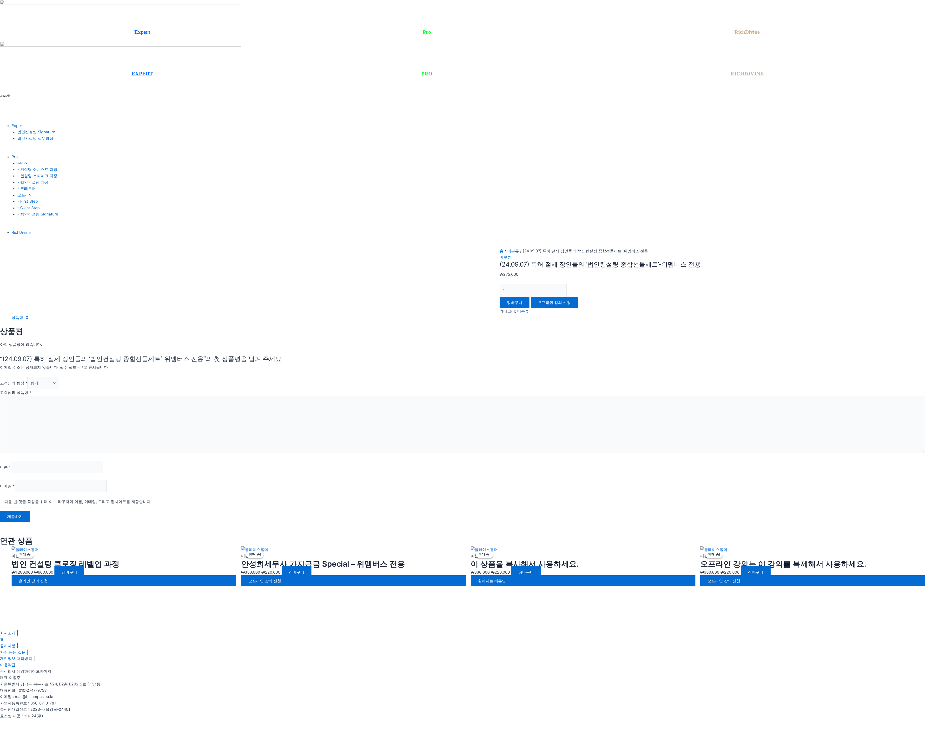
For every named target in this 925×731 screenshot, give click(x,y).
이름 (5, 467)
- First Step (27, 201)
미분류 (513, 250)
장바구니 (514, 302)
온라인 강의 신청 (33, 580)
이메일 (7, 485)
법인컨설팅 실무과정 (35, 138)
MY (4, 38)
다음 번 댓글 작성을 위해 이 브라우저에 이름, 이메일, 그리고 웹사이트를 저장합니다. (78, 501)
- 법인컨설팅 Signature (37, 214)
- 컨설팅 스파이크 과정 (37, 175)
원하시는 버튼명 (492, 580)
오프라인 (25, 195)
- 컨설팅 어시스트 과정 (37, 169)
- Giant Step (28, 207)
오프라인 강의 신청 (264, 580)
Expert (18, 125)
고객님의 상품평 (15, 392)
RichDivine (21, 232)
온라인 (23, 163)
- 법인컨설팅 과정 (32, 182)
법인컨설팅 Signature (36, 131)
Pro (15, 156)
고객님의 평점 (13, 383)
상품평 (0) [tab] (21, 317)
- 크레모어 (26, 188)
